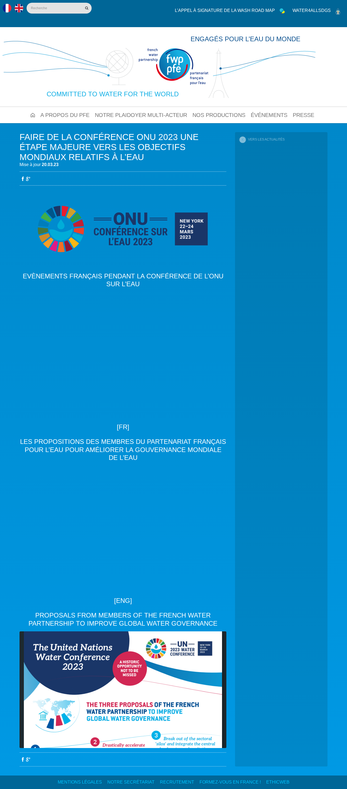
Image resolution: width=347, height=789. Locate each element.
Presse (303, 115)
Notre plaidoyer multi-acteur (141, 115)
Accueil (33, 115)
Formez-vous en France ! (230, 782)
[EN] (19, 8)
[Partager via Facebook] (23, 179)
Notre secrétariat (131, 782)
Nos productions (218, 115)
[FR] (7, 8)
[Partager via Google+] (28, 179)
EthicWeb (278, 782)
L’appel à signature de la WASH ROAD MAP (225, 10)
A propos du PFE (64, 115)
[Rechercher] (86, 8)
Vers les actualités (266, 139)
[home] (173, 66)
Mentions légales (80, 782)
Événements (269, 115)
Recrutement (177, 782)
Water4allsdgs (312, 10)
